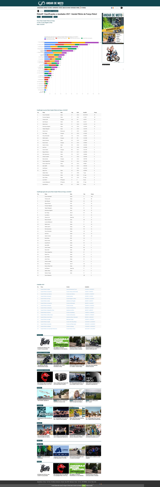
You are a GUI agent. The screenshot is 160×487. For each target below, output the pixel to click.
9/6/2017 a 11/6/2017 (89, 303)
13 (37, 317)
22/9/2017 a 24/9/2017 (89, 319)
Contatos (89, 481)
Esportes (60, 7)
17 (37, 326)
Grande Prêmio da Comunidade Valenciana (49, 328)
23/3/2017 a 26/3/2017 (89, 289)
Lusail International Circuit (71, 289)
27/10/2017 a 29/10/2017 (90, 326)
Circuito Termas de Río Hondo (72, 291)
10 (37, 310)
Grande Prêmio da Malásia (46, 326)
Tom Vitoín (49, 481)
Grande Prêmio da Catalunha (46, 303)
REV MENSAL (83, 7)
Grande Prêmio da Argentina (46, 291)
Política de (89, 485)
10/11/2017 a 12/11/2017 (90, 328)
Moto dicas (39, 444)
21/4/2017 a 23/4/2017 (89, 294)
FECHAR (83, 485)
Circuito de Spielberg (70, 312)
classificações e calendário (51, 11)
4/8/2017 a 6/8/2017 (89, 310)
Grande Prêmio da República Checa (47, 310)
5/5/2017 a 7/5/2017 (89, 296)
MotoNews (39, 335)
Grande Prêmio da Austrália (46, 324)
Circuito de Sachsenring (71, 307)
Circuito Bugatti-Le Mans (71, 298)
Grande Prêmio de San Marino (46, 317)
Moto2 (55, 16)
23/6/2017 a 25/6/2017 (89, 305)
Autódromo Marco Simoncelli (72, 317)
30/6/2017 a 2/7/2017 (89, 307)
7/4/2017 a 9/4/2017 (89, 291)
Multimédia (39, 405)
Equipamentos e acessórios (43, 370)
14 (37, 319)
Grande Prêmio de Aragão (46, 319)
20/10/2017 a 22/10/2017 (90, 324)
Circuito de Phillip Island (71, 324)
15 (37, 321)
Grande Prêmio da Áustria (46, 312)
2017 (39, 16)
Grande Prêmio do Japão (45, 321)
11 (37, 312)
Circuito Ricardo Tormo (70, 328)
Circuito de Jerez (69, 296)
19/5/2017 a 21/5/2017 (89, 298)
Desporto (39, 423)
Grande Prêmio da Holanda (46, 305)
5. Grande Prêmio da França (46, 16)
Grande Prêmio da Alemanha (46, 307)
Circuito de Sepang (70, 326)
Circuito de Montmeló (70, 303)
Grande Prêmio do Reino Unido (47, 314)
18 (37, 328)
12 (37, 314)
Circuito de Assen (69, 305)
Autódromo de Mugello (70, 300)
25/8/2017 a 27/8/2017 (89, 314)
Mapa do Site (94, 481)
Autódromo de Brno (70, 310)
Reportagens (73, 7)
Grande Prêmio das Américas (46, 294)
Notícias (45, 7)
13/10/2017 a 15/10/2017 (90, 321)
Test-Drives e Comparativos (52, 7)
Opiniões (39, 387)
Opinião (77, 7)
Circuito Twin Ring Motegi (71, 321)
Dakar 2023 (65, 7)
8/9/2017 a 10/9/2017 (89, 317)
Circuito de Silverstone (70, 314)
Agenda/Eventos (40, 7)
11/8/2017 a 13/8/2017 (89, 312)
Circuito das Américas (70, 294)
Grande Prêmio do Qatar (45, 289)
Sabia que (39, 440)
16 (37, 324)
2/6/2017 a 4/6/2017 (89, 300)
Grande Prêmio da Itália (45, 300)
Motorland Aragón (70, 319)
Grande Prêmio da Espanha (46, 296)
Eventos (39, 461)
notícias (41, 11)
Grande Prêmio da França (45, 298)
